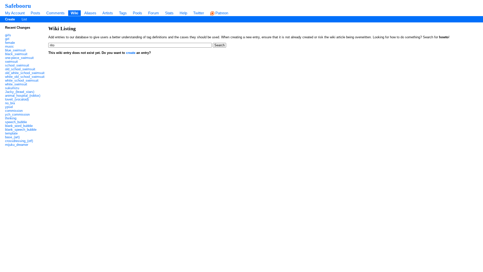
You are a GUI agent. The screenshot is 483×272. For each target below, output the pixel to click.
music (9, 46)
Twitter (198, 13)
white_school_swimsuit (21, 80)
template (11, 133)
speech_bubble (16, 122)
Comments (55, 13)
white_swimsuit (16, 84)
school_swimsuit (17, 65)
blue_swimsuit (15, 50)
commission (14, 111)
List (24, 19)
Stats (169, 13)
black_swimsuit (16, 54)
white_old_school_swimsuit (25, 77)
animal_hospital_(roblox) (22, 95)
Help (183, 13)
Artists (107, 13)
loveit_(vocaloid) (17, 99)
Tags (123, 13)
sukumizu (12, 88)
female (10, 43)
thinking (10, 118)
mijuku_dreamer (16, 145)
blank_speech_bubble (20, 129)
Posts (35, 13)
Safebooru (18, 6)
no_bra (10, 103)
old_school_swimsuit (20, 69)
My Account (15, 13)
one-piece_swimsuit (19, 58)
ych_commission (17, 114)
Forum (153, 13)
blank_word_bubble (19, 126)
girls (8, 35)
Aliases (90, 13)
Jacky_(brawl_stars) (19, 92)
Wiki (74, 13)
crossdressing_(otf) (19, 141)
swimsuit (11, 61)
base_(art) (12, 137)
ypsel (9, 107)
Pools (137, 13)
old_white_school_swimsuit (25, 73)
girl (7, 39)
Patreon (221, 13)
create (130, 53)
